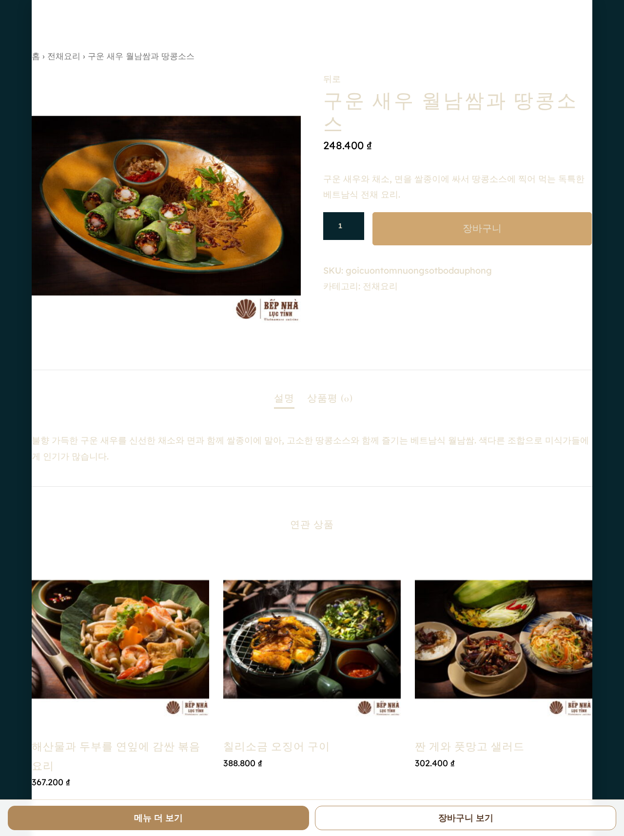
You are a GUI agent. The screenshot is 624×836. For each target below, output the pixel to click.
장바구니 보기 (465, 817)
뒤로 (332, 78)
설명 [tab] (284, 398)
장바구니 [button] (312, 783)
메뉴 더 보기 (158, 817)
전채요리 (63, 56)
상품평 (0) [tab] (330, 398)
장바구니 (482, 229)
